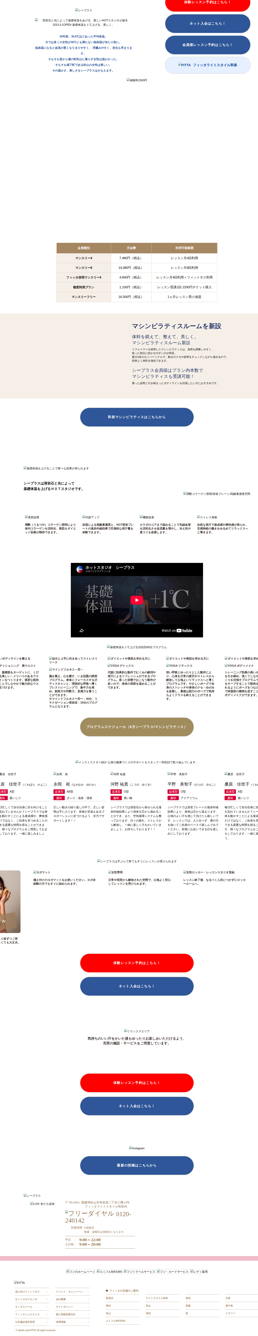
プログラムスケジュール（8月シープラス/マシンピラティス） (137, 727)
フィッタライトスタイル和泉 (215, 65)
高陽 (188, 1305)
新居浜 (109, 1298)
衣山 (148, 1305)
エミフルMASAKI (115, 1320)
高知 (148, 1313)
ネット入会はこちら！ (208, 23)
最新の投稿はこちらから (137, 1165)
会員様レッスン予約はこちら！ (207, 45)
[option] (74, 682)
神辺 (188, 1298)
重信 (108, 1305)
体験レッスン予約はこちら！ (137, 963)
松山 (108, 1313)
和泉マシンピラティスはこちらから (137, 417)
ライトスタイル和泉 (157, 1298)
